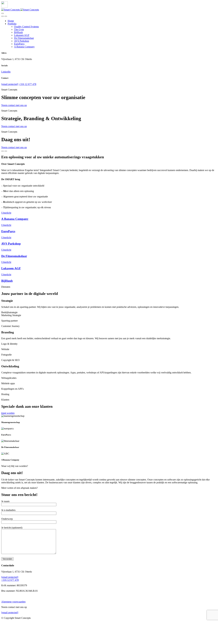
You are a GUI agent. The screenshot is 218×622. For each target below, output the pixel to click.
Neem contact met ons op (14, 105)
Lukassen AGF (21, 35)
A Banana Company (24, 46)
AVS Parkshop (21, 41)
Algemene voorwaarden (13, 601)
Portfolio (12, 23)
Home (11, 20)
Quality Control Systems (26, 26)
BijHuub (18, 32)
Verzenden (7, 559)
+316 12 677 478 (27, 84)
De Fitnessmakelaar (24, 38)
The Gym (19, 29)
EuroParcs (19, 43)
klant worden (8, 413)
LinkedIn (6, 71)
